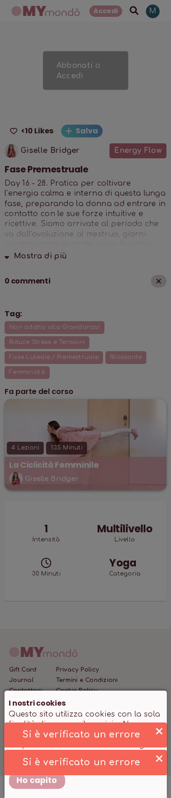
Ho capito (36, 780)
